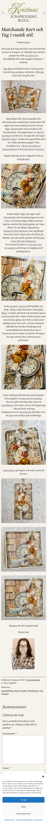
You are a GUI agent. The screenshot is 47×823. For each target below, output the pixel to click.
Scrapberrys (31, 55)
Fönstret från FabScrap (16, 230)
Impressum (38, 820)
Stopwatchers (9, 149)
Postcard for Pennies (33, 149)
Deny (23, 807)
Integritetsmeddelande (24, 820)
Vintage (5, 693)
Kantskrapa (23, 159)
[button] (43, 776)
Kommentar (10, 733)
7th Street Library (30, 145)
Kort (17, 690)
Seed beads (25, 412)
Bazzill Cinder (9, 139)
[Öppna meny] (3, 12)
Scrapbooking (33, 679)
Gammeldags (7, 690)
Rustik (23, 690)
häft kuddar (29, 224)
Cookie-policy (9, 820)
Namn (6, 768)
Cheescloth (9, 217)
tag (41, 690)
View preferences (23, 814)
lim (11, 415)
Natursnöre (9, 470)
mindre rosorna (18, 306)
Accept (23, 800)
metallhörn (7, 405)
